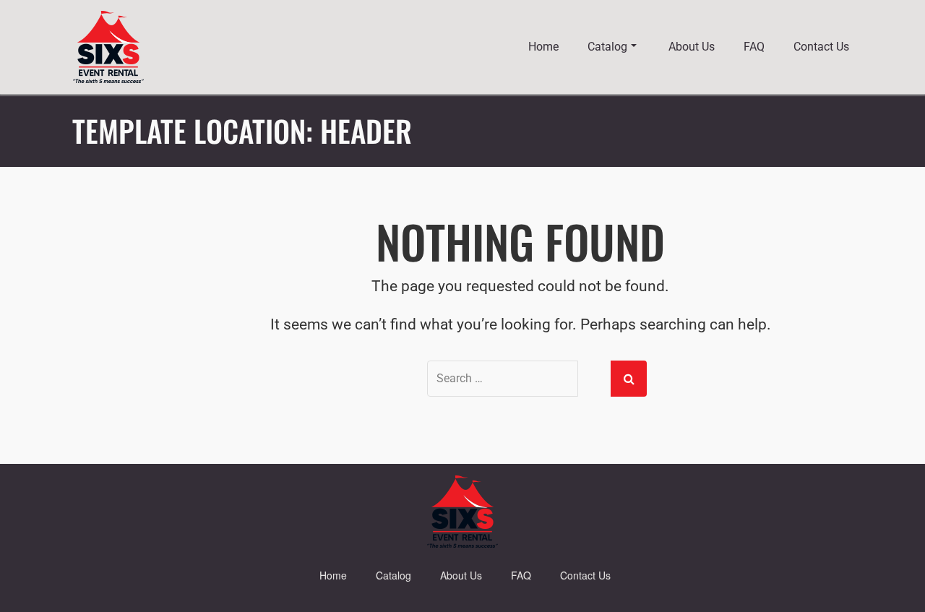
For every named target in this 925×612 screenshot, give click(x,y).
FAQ (754, 46)
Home (543, 46)
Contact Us (821, 46)
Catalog (607, 46)
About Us (691, 46)
